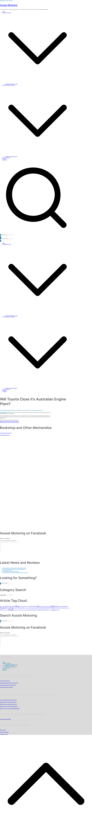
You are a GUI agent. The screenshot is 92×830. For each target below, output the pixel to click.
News (24, 410)
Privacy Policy (3, 729)
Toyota (29, 410)
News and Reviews (6, 157)
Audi (3, 606)
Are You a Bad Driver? (7, 570)
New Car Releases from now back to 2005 (8, 700)
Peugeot (59, 607)
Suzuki (1, 609)
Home (4, 11)
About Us (4, 158)
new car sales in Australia (44, 607)
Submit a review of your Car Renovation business (10, 708)
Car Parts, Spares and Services (11, 156)
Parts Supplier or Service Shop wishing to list (9, 682)
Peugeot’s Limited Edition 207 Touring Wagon (9, 421)
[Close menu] (0, 241)
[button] (38, 82)
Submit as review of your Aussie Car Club (8, 704)
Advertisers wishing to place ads (6, 687)
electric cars (28, 606)
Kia (6, 607)
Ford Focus (41, 606)
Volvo (53, 609)
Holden (53, 606)
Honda (62, 606)
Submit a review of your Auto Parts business (9, 706)
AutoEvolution (3, 412)
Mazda (12, 607)
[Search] (0, 234)
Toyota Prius (45, 609)
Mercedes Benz (21, 607)
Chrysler (24, 606)
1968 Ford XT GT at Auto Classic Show (11, 571)
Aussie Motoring (8, 4)
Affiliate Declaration (4, 734)
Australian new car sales (9, 606)
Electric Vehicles (33, 606)
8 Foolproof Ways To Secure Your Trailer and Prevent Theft (14, 568)
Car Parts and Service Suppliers (9, 316)
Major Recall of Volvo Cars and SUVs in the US (9, 422)
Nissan (51, 607)
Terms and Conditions (4, 732)
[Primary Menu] (0, 237)
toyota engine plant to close (37, 410)
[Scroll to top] (46, 829)
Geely (48, 606)
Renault (64, 607)
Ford (38, 606)
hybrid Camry (65, 606)
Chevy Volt (20, 606)
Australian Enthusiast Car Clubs (11, 84)
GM (50, 606)
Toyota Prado (39, 609)
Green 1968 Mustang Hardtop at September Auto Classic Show (15, 572)
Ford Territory (45, 606)
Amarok (1, 606)
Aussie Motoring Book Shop (5, 433)
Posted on (13, 410)
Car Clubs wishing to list (5, 680)
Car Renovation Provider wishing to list (8, 685)
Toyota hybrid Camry (32, 609)
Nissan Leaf (55, 607)
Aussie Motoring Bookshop (5, 719)
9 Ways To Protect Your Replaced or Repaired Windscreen (14, 569)
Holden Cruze (58, 606)
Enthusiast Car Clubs (7, 244)
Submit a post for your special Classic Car (8, 702)
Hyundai (2, 608)
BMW (17, 606)
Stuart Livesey (4, 410)
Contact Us (5, 159)
